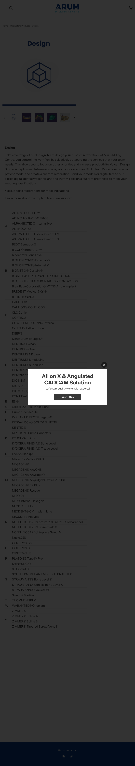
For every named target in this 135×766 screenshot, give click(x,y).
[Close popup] (104, 365)
